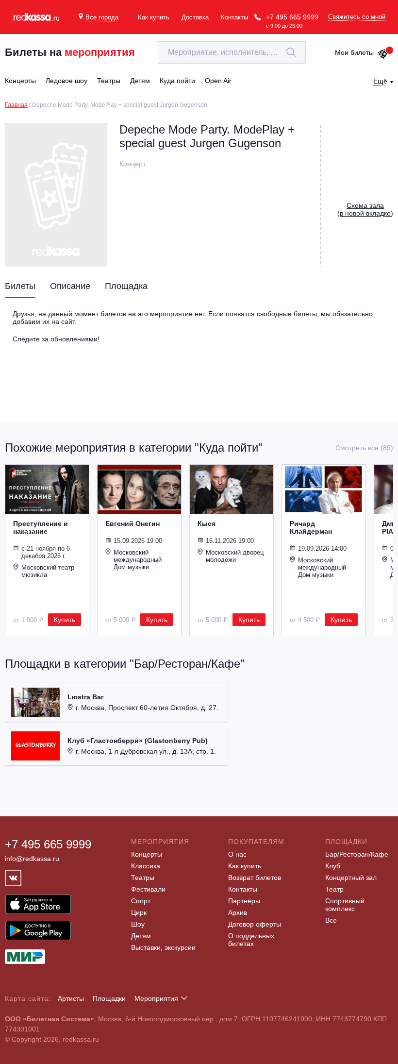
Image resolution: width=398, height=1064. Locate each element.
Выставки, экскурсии (163, 947)
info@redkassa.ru (32, 858)
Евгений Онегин (132, 523)
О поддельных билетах (251, 939)
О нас (237, 854)
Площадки (109, 998)
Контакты (234, 17)
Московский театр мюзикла (47, 571)
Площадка (126, 286)
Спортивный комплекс (345, 904)
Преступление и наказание (40, 527)
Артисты (71, 998)
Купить (64, 620)
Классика (145, 866)
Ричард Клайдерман (311, 527)
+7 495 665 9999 (292, 17)
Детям (141, 936)
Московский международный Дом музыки (138, 560)
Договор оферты (254, 924)
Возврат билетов (254, 877)
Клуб (332, 866)
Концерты (146, 854)
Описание (70, 286)
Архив (237, 912)
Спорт (140, 901)
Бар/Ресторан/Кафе (356, 854)
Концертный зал (351, 877)
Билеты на (70, 52)
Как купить (153, 17)
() (365, 209)
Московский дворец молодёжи (235, 556)
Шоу (138, 924)
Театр (334, 889)
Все (331, 920)
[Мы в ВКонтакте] (13, 878)
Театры (142, 877)
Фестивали (148, 889)
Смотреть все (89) (364, 448)
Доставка (195, 17)
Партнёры (244, 901)
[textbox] (232, 52)
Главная (16, 104)
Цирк (139, 912)
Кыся (207, 523)
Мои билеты (354, 52)
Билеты (20, 286)
